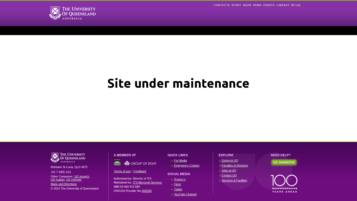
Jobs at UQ (229, 170)
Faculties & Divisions (235, 165)
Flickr (177, 184)
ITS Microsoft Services (147, 182)
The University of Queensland (77, 158)
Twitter (178, 189)
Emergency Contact (186, 165)
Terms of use (122, 171)
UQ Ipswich (81, 176)
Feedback (140, 171)
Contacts (222, 5)
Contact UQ (229, 175)
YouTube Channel (185, 194)
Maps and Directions (64, 184)
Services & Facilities (234, 180)
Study (236, 5)
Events (269, 5)
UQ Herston (74, 179)
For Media (180, 160)
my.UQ (296, 5)
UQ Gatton (58, 179)
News (257, 5)
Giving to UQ (230, 160)
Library (283, 5)
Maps (247, 5)
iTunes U (180, 179)
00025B (147, 190)
